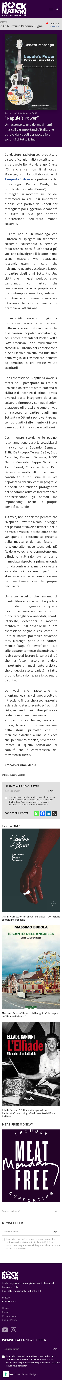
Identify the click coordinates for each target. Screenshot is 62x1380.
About (5, 1312)
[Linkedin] (48, 813)
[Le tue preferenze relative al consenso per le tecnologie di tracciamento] (6, 1374)
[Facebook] (42, 813)
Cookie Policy (9, 1320)
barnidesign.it (31, 1374)
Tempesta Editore (17, 179)
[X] (54, 813)
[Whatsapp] (36, 813)
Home (5, 1308)
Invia (51, 790)
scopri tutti (54, 26)
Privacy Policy (10, 1316)
